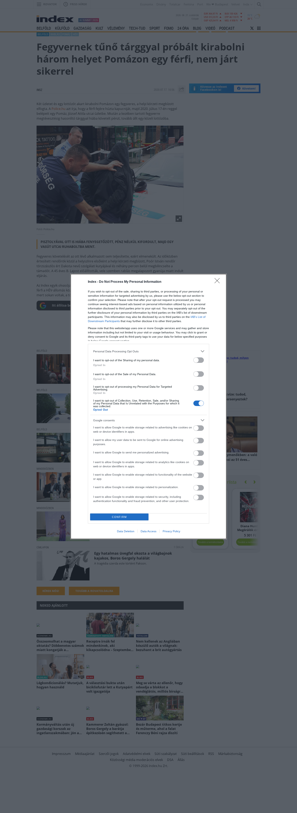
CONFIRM (119, 517)
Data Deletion (125, 531)
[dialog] (148, 406)
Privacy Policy (171, 531)
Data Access (148, 531)
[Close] (218, 282)
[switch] (198, 360)
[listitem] (148, 351)
